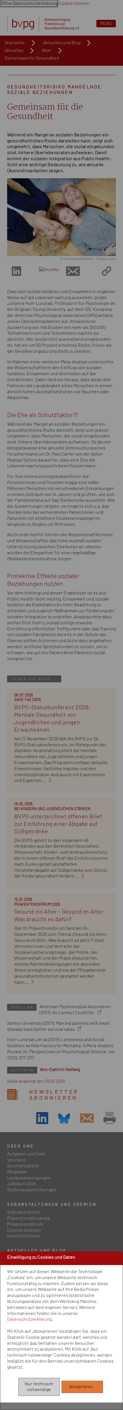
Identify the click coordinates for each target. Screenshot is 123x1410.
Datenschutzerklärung (29, 1319)
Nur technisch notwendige (39, 1387)
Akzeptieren (82, 1386)
